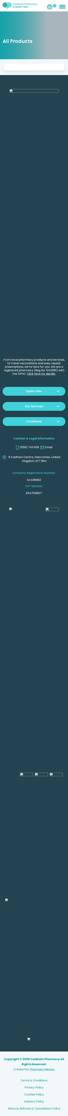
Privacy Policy (34, 1087)
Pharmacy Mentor (42, 1069)
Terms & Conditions (34, 1080)
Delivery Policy (34, 1101)
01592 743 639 (29, 447)
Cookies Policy (34, 1094)
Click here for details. (41, 374)
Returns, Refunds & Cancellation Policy (34, 1109)
